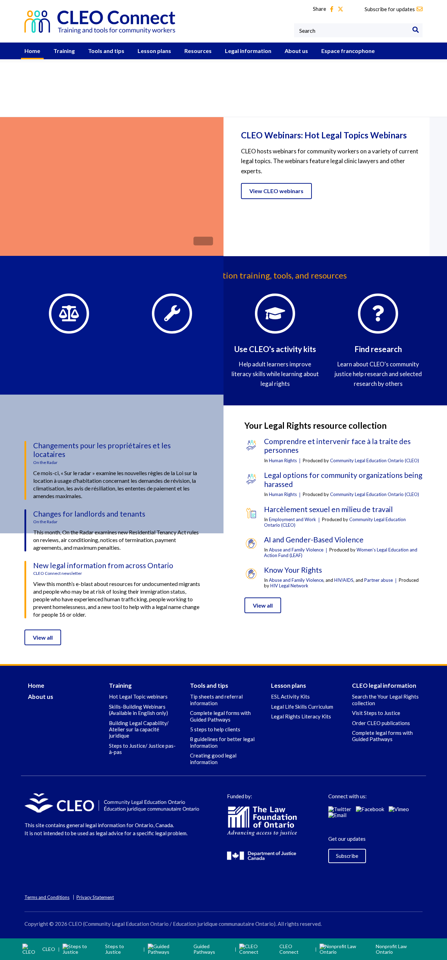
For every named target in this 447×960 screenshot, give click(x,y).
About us (296, 50)
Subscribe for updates (390, 9)
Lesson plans (154, 50)
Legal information (248, 50)
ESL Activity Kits (290, 696)
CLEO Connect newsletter (57, 573)
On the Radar (45, 462)
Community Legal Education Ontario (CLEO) (374, 460)
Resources (198, 50)
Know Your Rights (293, 569)
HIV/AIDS (343, 580)
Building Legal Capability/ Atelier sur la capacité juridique (139, 729)
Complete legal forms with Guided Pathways (220, 716)
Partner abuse (378, 580)
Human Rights (283, 460)
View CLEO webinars (276, 191)
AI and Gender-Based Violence (314, 539)
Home (32, 50)
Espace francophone (348, 50)
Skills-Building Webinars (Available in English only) (138, 709)
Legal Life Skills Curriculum (302, 706)
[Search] (416, 30)
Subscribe (347, 856)
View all (43, 637)
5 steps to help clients (215, 729)
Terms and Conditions (46, 897)
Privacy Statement (95, 897)
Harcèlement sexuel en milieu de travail (328, 509)
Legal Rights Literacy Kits (301, 716)
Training (64, 50)
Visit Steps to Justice (376, 713)
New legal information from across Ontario (103, 565)
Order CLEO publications (381, 723)
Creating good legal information (213, 758)
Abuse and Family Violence (296, 550)
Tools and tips (106, 50)
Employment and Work (292, 519)
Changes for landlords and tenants (89, 513)
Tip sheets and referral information (216, 699)
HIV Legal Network (289, 585)
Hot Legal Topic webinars (138, 696)
